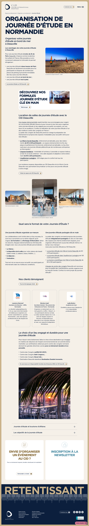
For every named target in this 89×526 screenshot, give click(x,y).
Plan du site (34, 516)
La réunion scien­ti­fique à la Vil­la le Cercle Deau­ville (64, 260)
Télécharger (24, 107)
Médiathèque (22, 516)
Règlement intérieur (36, 514)
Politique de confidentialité (38, 513)
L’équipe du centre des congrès (56, 266)
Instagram (77, 512)
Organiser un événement (24, 13)
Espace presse (22, 511)
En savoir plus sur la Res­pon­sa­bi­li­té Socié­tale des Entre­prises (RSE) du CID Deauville (42, 364)
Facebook (74, 512)
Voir (44, 426)
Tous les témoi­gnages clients (27, 284)
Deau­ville (12, 56)
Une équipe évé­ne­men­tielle (28, 122)
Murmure (36, 517)
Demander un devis (23, 473)
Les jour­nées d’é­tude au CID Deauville (16, 84)
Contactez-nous (64, 512)
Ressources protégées (24, 514)
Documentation (22, 513)
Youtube (82, 512)
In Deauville (80, 518)
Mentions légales (36, 511)
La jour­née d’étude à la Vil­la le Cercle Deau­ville (63, 251)
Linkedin (80, 512)
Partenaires (21, 517)
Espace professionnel (10, 13)
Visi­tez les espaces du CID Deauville (29, 173)
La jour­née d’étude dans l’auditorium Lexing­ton (63, 255)
